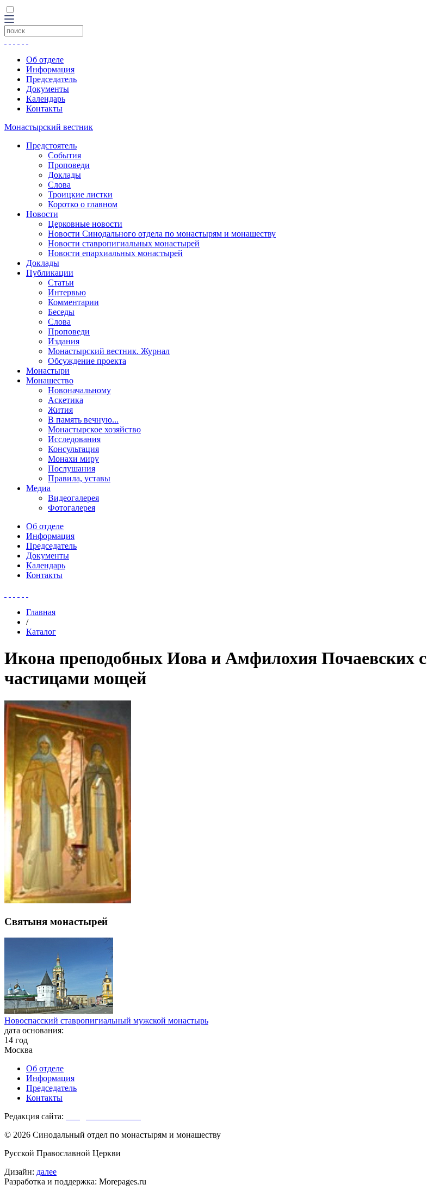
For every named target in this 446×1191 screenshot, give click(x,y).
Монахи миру (73, 458)
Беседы (61, 312)
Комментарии (73, 302)
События (64, 155)
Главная (40, 612)
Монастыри (48, 370)
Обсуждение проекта (87, 360)
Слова (59, 184)
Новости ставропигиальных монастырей (124, 243)
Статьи (61, 282)
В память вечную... (83, 419)
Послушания (71, 468)
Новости (42, 214)
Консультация (73, 449)
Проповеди (69, 165)
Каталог (41, 631)
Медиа (38, 488)
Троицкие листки (80, 194)
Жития (60, 409)
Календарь (45, 98)
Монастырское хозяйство (94, 429)
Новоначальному (79, 390)
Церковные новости (85, 223)
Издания (63, 341)
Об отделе (45, 59)
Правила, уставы (79, 478)
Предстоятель (51, 145)
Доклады (64, 174)
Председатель (51, 79)
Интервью (67, 292)
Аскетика (65, 400)
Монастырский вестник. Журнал (109, 351)
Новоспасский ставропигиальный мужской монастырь (106, 1020)
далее (46, 1171)
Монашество (49, 380)
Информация (50, 69)
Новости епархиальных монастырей (115, 253)
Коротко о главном (82, 204)
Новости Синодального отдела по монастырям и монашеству (162, 233)
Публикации (49, 272)
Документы (47, 89)
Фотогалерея (71, 507)
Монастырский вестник (48, 127)
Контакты (44, 108)
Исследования (74, 439)
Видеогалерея (73, 498)
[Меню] (9, 19)
